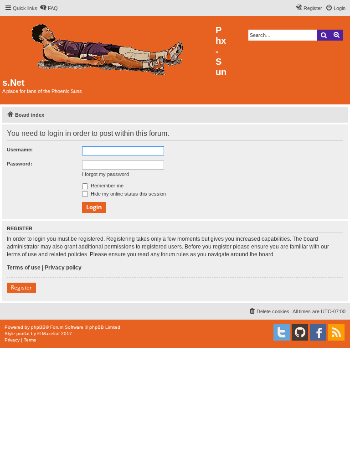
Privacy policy (63, 267)
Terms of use (24, 267)
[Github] (300, 332)
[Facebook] (318, 332)
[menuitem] (49, 8)
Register (21, 287)
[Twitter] (281, 332)
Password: (19, 163)
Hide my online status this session (127, 194)
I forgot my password (105, 174)
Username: (20, 149)
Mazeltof (51, 333)
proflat (23, 333)
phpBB (38, 327)
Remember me (106, 185)
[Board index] (109, 47)
